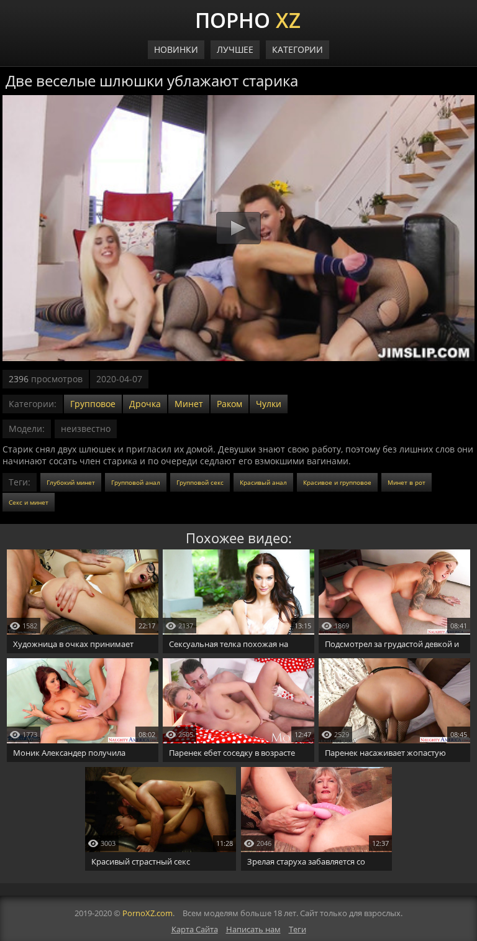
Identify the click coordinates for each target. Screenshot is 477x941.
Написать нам (253, 929)
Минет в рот (406, 482)
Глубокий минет (71, 482)
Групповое (93, 404)
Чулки (268, 404)
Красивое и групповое (337, 482)
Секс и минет (28, 502)
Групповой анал (135, 482)
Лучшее (235, 49)
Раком (229, 404)
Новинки (176, 49)
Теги (297, 929)
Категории (297, 49)
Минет (189, 404)
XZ (248, 18)
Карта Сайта (194, 929)
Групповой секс (200, 482)
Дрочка (145, 404)
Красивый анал (263, 482)
